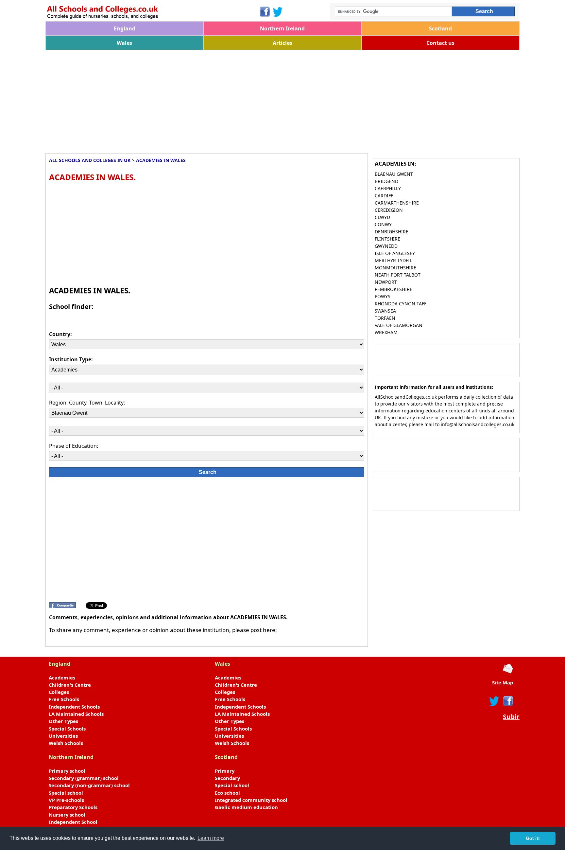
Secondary (227, 778)
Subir (511, 717)
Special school (66, 792)
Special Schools (67, 728)
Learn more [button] (210, 838)
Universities (63, 735)
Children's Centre (70, 684)
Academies (62, 677)
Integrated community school (251, 800)
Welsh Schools (66, 743)
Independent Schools (74, 706)
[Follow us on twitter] (494, 701)
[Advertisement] (241, 99)
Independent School (73, 822)
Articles (282, 42)
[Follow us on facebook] (507, 701)
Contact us (440, 42)
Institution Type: (71, 359)
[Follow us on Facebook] (264, 12)
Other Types (63, 721)
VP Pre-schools (66, 800)
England (124, 28)
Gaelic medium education (246, 807)
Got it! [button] (533, 838)
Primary (224, 771)
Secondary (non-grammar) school (89, 785)
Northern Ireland (282, 28)
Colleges (59, 692)
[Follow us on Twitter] (278, 12)
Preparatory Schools (73, 807)
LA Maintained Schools (76, 714)
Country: (60, 334)
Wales (124, 42)
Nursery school (67, 814)
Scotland (440, 28)
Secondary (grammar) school (84, 778)
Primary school (67, 771)
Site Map (502, 682)
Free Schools (64, 699)
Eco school (227, 792)
